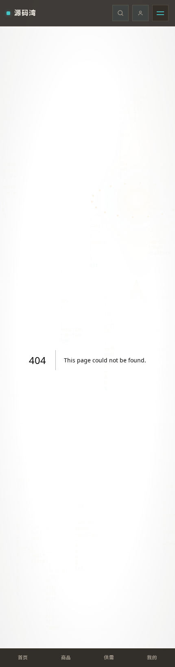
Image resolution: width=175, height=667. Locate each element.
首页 (23, 657)
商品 (66, 657)
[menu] (160, 13)
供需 (109, 657)
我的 (152, 657)
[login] (140, 13)
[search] (120, 13)
